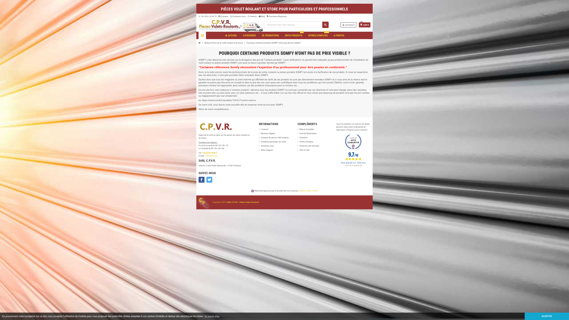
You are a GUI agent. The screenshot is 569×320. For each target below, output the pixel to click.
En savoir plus (212, 316)
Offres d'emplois (306, 142)
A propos (224, 16)
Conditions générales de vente (273, 142)
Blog (262, 16)
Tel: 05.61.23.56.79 (207, 16)
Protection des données (309, 146)
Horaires (252, 16)
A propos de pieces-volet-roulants (275, 137)
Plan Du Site (304, 150)
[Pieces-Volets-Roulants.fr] (221, 25)
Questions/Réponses (277, 16)
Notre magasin (267, 150)
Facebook (201, 180)
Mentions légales (268, 133)
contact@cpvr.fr (211, 156)
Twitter (209, 180)
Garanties (303, 137)
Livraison (264, 129)
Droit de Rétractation (308, 133)
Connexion (348, 25)
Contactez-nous (239, 16)
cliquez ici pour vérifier (308, 191)
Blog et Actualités (306, 129)
